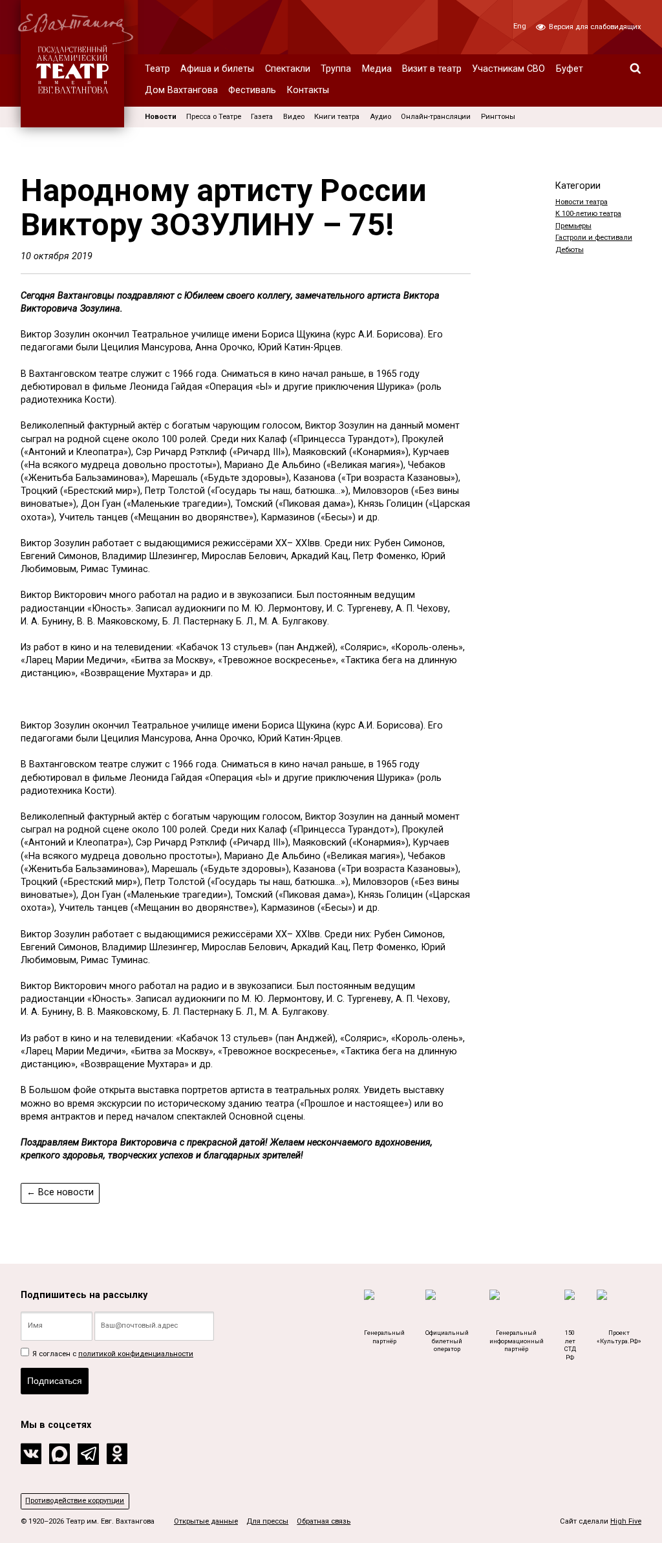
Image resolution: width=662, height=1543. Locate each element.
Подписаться (54, 1381)
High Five (625, 1521)
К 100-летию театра (588, 213)
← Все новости (60, 1192)
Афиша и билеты (217, 68)
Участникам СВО (508, 68)
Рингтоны (498, 116)
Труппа (336, 68)
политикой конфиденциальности (135, 1354)
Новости (160, 116)
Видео (293, 116)
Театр (157, 68)
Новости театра (581, 202)
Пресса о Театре (213, 116)
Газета (262, 116)
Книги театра (336, 116)
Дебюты (569, 250)
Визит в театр (432, 68)
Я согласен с (111, 1354)
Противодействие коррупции (74, 1500)
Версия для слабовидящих (594, 27)
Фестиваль (252, 90)
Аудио (380, 116)
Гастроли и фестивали (593, 237)
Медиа (377, 68)
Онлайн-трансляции (436, 116)
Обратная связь (323, 1521)
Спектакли (287, 68)
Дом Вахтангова (181, 90)
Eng (519, 26)
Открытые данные (206, 1521)
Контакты (308, 90)
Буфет (569, 68)
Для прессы (267, 1521)
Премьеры (573, 226)
